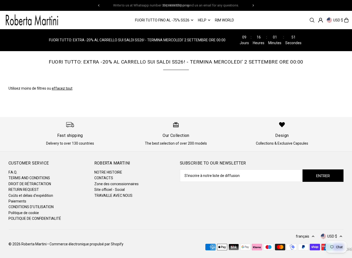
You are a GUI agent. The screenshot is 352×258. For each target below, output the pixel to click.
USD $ (338, 20)
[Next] (253, 5)
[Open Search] (312, 20)
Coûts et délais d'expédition (31, 195)
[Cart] (346, 20)
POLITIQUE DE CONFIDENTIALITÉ (35, 218)
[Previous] (99, 5)
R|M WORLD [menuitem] (224, 20)
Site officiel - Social (109, 189)
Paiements (17, 201)
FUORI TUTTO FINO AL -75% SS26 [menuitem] (162, 20)
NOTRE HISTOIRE (108, 172)
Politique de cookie (24, 213)
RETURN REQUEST (24, 189)
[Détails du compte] (320, 20)
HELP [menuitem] (202, 20)
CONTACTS (103, 178)
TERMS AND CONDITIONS (29, 178)
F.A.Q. (13, 172)
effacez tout (62, 88)
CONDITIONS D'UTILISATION (31, 207)
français (302, 236)
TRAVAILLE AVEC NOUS (113, 195)
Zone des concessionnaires (116, 184)
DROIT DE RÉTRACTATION (30, 184)
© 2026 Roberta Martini (28, 244)
